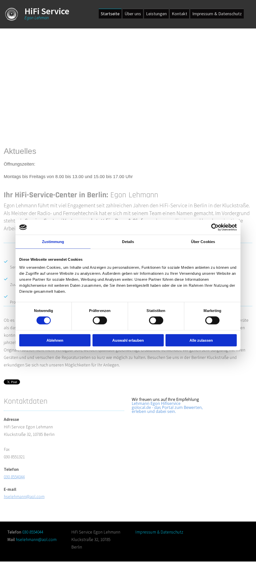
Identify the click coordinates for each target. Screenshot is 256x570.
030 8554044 (14, 477)
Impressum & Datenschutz (217, 13)
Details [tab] (128, 242)
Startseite (110, 13)
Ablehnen (54, 340)
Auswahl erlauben (128, 340)
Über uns (132, 13)
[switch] (100, 320)
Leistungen (156, 13)
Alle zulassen (201, 340)
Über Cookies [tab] (203, 242)
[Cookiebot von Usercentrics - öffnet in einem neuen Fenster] (215, 227)
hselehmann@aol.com (24, 496)
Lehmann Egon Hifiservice (156, 403)
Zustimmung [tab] (53, 242)
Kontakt (179, 13)
